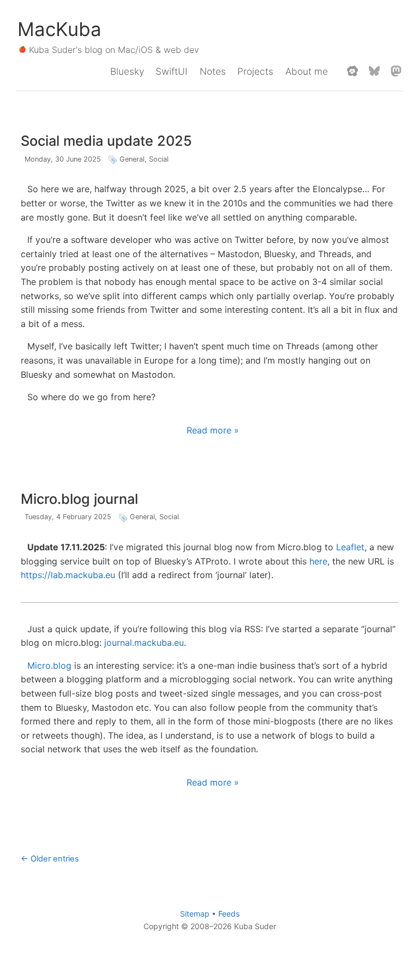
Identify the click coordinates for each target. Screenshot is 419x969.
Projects (255, 71)
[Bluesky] (374, 71)
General (132, 159)
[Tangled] (352, 71)
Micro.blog (49, 665)
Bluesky (127, 71)
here (318, 561)
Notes (213, 71)
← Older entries (50, 859)
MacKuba (59, 28)
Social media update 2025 (106, 140)
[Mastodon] (396, 71)
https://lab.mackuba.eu (68, 574)
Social (159, 159)
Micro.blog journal (79, 498)
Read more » (213, 430)
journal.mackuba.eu (144, 642)
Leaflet (350, 547)
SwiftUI (171, 71)
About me (306, 71)
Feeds (229, 913)
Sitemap (195, 913)
